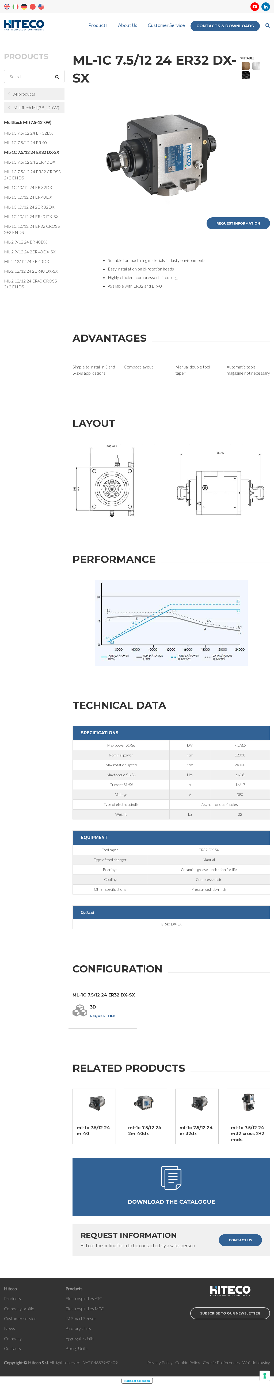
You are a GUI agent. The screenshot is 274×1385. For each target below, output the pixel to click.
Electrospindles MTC (85, 1308)
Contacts (12, 1348)
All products (24, 93)
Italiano (15, 7)
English (7, 7)
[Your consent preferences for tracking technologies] (265, 1376)
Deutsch (24, 7)
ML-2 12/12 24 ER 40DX (26, 261)
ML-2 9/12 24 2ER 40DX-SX (30, 251)
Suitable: (247, 58)
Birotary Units (78, 1328)
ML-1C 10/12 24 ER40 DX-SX (31, 216)
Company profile (19, 1308)
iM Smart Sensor (81, 1318)
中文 (33, 7)
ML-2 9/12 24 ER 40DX (25, 241)
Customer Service (166, 25)
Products (98, 25)
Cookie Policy (187, 1362)
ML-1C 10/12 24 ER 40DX (28, 196)
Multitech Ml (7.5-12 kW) (36, 107)
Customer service (20, 1318)
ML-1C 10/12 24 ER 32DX (28, 187)
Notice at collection (137, 1380)
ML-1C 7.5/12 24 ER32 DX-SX (31, 152)
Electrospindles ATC (84, 1298)
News (9, 1328)
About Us (127, 25)
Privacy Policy (160, 1362)
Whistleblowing (256, 1362)
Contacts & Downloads (225, 25)
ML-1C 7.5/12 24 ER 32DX (28, 132)
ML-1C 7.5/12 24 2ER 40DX (29, 161)
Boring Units (76, 1348)
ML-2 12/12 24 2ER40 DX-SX (31, 270)
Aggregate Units (80, 1338)
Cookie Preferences (221, 1362)
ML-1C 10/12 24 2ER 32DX (29, 206)
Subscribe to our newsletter (230, 1313)
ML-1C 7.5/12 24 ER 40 (25, 142)
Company (13, 1338)
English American (41, 7)
